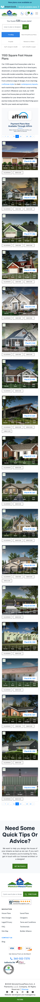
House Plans (6, 913)
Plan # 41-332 (29, 751)
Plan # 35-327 (29, 492)
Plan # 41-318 (29, 642)
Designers (24, 918)
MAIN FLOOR (18, 172)
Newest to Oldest (29, 41)
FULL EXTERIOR (7, 172)
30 (30, 136)
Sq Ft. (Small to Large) (29, 47)
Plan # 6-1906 (29, 787)
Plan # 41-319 (29, 678)
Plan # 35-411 (29, 529)
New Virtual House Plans (29, 34)
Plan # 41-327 (29, 715)
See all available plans (28, 7)
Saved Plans (24, 913)
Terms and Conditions (28, 922)
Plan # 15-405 (29, 379)
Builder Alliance (26, 931)
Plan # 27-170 (29, 456)
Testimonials (24, 927)
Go (25, 27)
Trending (11, 34)
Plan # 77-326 (29, 270)
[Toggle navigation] (36, 13)
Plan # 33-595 (29, 606)
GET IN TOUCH (20, 866)
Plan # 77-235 (29, 197)
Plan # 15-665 (29, 416)
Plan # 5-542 (30, 343)
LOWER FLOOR (7, 431)
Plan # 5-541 (30, 307)
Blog (3, 942)
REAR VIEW (18, 209)
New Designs (6, 918)
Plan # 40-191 (29, 565)
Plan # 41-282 (29, 161)
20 (20, 136)
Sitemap (25, 989)
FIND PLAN (32, 894)
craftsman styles (8, 84)
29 (27, 136)
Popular (10, 41)
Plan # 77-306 (29, 234)
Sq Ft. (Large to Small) (10, 47)
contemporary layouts (29, 84)
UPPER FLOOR (29, 427)
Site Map (5, 931)
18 (14, 136)
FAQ (3, 927)
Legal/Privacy (7, 922)
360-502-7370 (22, 958)
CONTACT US (7, 937)
